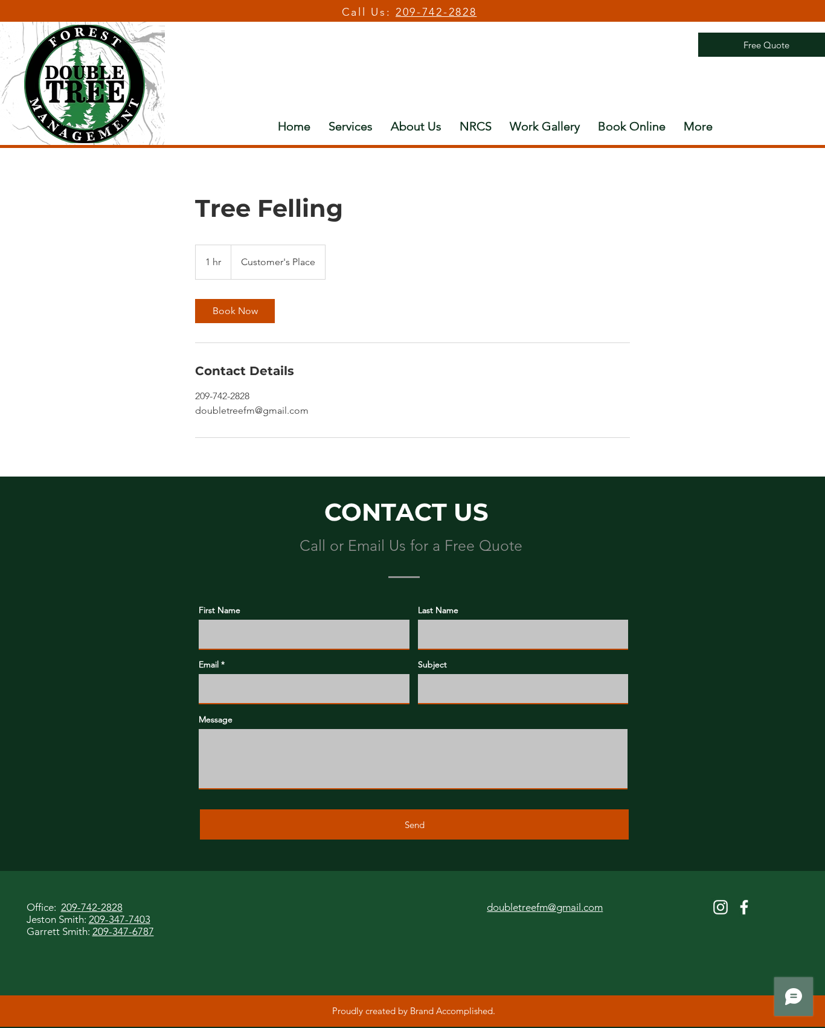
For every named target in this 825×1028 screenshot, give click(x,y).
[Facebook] (744, 907)
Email (209, 664)
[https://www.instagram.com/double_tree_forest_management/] (720, 907)
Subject (432, 664)
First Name (219, 610)
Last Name (438, 610)
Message (216, 719)
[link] (235, 311)
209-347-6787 (123, 931)
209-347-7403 (119, 919)
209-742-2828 (436, 12)
